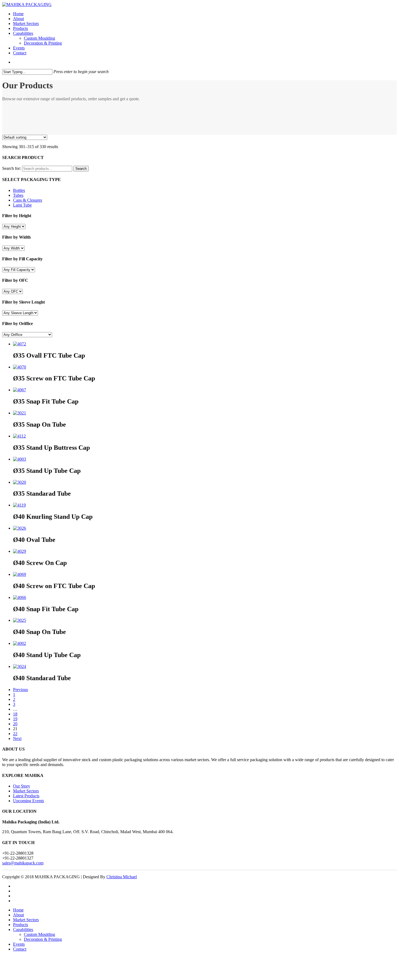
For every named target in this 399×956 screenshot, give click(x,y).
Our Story (21, 786)
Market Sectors (26, 23)
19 (15, 719)
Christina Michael (121, 876)
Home (18, 13)
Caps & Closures (27, 200)
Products (20, 28)
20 (15, 723)
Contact (19, 53)
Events (19, 48)
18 (15, 714)
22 (15, 733)
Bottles (19, 190)
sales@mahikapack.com (22, 863)
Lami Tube (22, 205)
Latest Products (26, 795)
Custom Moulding (39, 38)
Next (17, 738)
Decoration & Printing (43, 43)
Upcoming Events (28, 800)
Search (81, 169)
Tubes (18, 195)
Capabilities (23, 33)
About (18, 18)
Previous (20, 689)
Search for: (11, 168)
